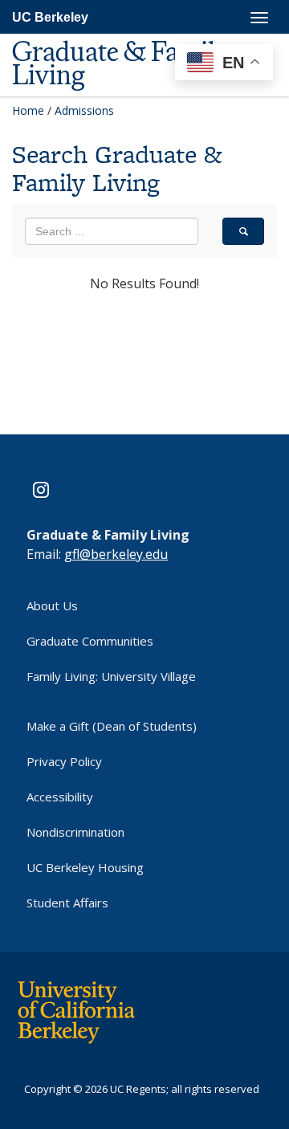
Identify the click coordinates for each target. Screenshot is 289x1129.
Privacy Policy (64, 761)
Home (28, 110)
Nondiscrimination (75, 832)
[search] (243, 231)
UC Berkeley (50, 17)
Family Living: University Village (111, 676)
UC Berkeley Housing (85, 867)
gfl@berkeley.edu (116, 554)
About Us (52, 605)
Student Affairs (67, 903)
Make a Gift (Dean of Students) (111, 726)
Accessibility (59, 797)
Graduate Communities (89, 641)
